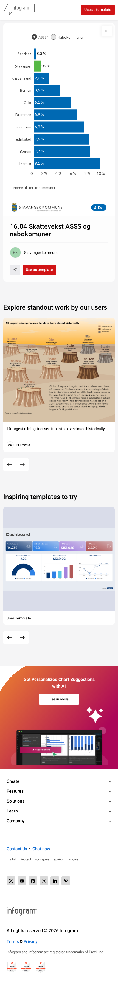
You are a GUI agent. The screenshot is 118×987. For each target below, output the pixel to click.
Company (16, 820)
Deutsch (25, 859)
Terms (13, 941)
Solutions (15, 801)
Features (15, 791)
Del (100, 207)
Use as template (97, 9)
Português (41, 859)
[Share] (15, 270)
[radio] (41, 37)
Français (72, 859)
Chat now (41, 848)
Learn (12, 811)
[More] (107, 31)
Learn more (59, 699)
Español (57, 859)
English (12, 859)
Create (13, 781)
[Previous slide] (9, 464)
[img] (35, 54)
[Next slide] (22, 464)
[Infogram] (19, 10)
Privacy (31, 941)
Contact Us (17, 848)
